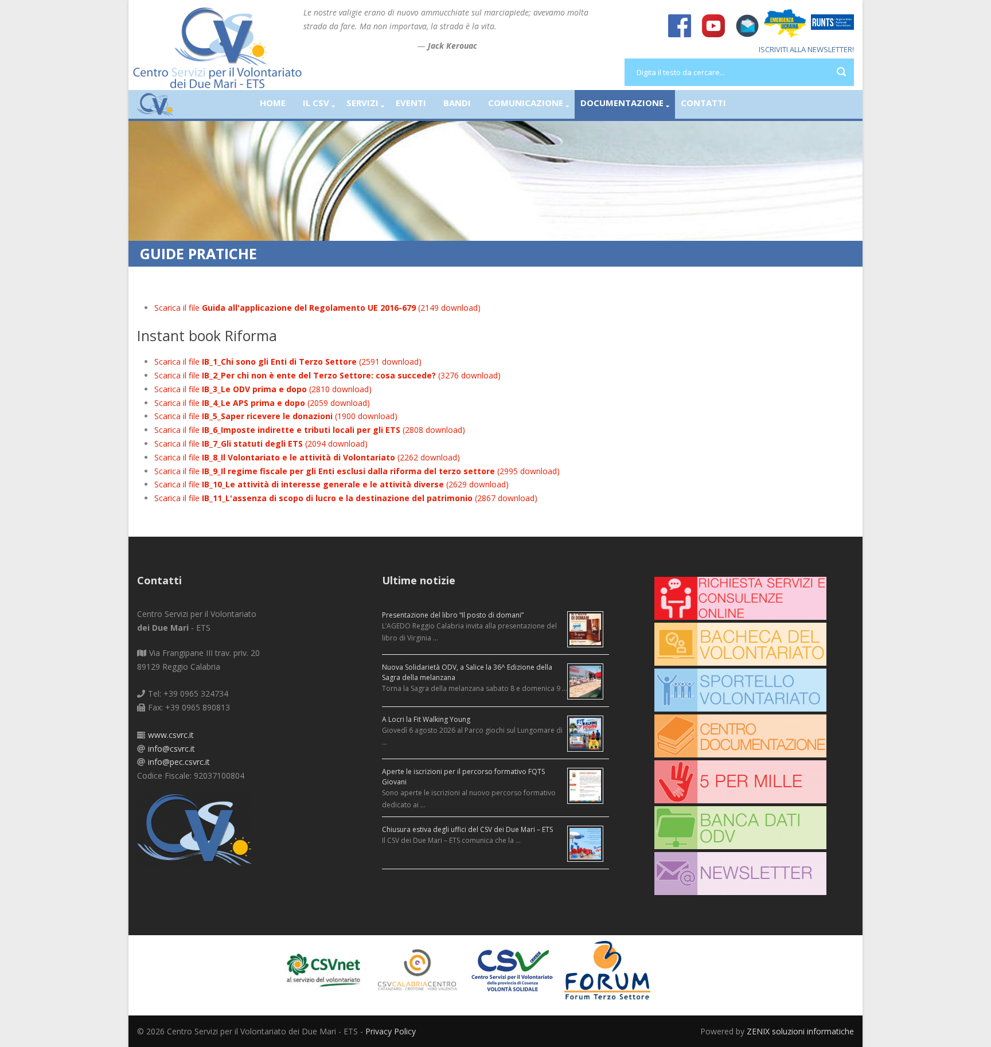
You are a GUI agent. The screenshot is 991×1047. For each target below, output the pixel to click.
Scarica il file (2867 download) (345, 498)
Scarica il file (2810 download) (263, 389)
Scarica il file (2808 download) (309, 429)
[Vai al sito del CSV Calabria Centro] (422, 969)
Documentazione (622, 102)
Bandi (457, 102)
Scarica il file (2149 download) (317, 307)
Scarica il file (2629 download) (331, 484)
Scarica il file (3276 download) (327, 375)
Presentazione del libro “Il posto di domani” (453, 615)
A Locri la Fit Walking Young (426, 719)
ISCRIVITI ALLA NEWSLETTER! (806, 49)
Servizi (362, 102)
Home (273, 102)
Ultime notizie (418, 580)
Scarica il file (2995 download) (357, 471)
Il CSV (316, 102)
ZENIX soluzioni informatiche (800, 1031)
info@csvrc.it (171, 748)
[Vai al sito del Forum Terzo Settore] (611, 969)
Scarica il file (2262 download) (307, 457)
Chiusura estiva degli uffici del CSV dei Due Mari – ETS (467, 829)
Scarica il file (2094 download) (261, 443)
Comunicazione (525, 102)
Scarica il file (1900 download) (275, 416)
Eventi (411, 102)
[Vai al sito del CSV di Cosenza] (517, 969)
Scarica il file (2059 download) (262, 402)
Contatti (703, 102)
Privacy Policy (390, 1031)
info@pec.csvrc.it (179, 761)
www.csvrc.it (171, 734)
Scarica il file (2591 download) (288, 361)
